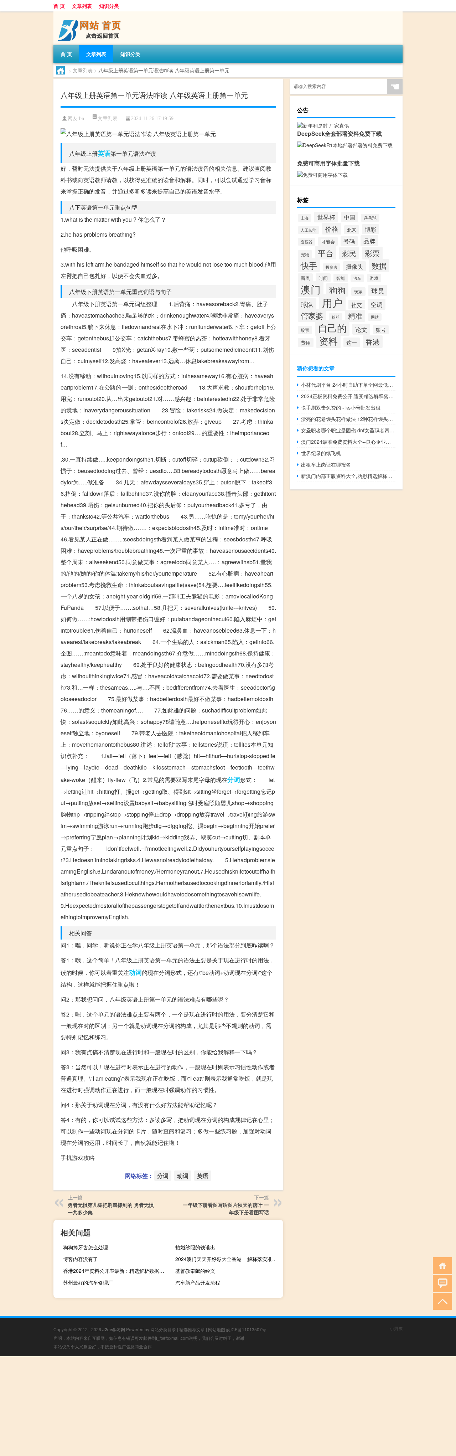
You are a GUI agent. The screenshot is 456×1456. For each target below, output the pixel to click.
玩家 (358, 291)
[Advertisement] (214, 1406)
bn (81, 118)
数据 (379, 265)
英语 (104, 153)
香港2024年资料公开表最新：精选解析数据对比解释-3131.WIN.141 (116, 1270)
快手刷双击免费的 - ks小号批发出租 (340, 407)
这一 (351, 342)
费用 (306, 342)
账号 (381, 329)
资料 (328, 340)
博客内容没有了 (80, 1258)
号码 (349, 241)
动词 (135, 972)
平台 (325, 252)
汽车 (357, 278)
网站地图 (216, 1329)
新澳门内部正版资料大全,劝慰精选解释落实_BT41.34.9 (348, 475)
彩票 (372, 253)
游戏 (374, 278)
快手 (309, 265)
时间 (323, 277)
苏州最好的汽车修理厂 (88, 1282)
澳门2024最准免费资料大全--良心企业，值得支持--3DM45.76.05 (348, 441)
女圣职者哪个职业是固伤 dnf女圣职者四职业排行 (348, 430)
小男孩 (396, 1328)
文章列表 (82, 5)
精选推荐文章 (192, 1329)
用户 (332, 302)
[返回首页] (441, 1265)
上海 (305, 218)
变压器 (306, 242)
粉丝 (336, 317)
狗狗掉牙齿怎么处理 (85, 1247)
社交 (356, 304)
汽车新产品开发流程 (197, 1282)
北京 (351, 229)
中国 (349, 217)
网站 (375, 317)
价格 (331, 228)
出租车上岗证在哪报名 (326, 464)
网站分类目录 (163, 1329)
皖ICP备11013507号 (246, 1329)
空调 (376, 304)
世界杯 (326, 217)
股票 (305, 330)
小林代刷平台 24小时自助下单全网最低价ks (348, 384)
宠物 (305, 254)
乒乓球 (370, 218)
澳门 (311, 289)
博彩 (370, 229)
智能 (340, 278)
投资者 (331, 267)
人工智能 (308, 230)
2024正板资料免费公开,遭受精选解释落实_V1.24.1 (348, 396)
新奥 (305, 277)
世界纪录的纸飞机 (321, 453)
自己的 (332, 328)
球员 (377, 290)
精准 (355, 316)
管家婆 (312, 315)
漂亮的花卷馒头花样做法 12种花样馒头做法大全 (348, 418)
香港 (373, 341)
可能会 (328, 241)
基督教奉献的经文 (195, 1270)
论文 (361, 329)
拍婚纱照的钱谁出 (195, 1247)
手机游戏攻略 (78, 1157)
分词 (233, 779)
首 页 (59, 5)
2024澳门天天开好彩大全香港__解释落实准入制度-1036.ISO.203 (228, 1258)
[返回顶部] (441, 1301)
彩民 (349, 253)
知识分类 (109, 5)
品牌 (369, 240)
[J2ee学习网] (90, 13)
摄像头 (354, 266)
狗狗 (337, 289)
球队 (307, 304)
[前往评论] (441, 1283)
